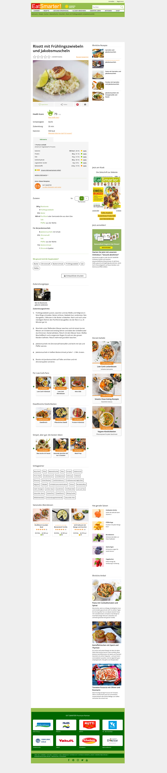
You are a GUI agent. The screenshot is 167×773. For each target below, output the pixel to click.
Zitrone (43, 248)
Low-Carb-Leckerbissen (106, 366)
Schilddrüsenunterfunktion (58, 484)
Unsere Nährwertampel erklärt (51, 170)
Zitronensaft (45, 235)
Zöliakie (44, 484)
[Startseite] (46, 6)
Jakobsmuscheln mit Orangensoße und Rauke (112, 95)
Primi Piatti (37, 476)
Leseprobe (95, 210)
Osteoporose (60, 476)
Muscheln (37, 471)
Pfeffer (43, 223)
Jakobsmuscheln (46, 232)
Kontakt (55, 755)
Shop (118, 11)
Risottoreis (45, 206)
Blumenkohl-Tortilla (60, 527)
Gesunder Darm (39, 493)
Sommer (37, 11)
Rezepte (46, 11)
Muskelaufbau (81, 484)
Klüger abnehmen (79, 11)
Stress (72, 484)
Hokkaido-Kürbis (111, 510)
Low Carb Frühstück (43, 391)
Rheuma (36, 480)
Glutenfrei (50, 493)
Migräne (36, 484)
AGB (60, 755)
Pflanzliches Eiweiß (61, 422)
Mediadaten (55, 756)
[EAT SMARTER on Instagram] (78, 760)
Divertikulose (46, 480)
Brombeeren (110, 535)
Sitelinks (49, 755)
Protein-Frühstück (78, 422)
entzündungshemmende (54, 497)
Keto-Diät (78, 391)
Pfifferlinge (109, 522)
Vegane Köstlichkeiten (107, 431)
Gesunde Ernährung (61, 11)
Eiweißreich (43, 422)
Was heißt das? (53, 117)
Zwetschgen (110, 547)
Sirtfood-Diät (70, 489)
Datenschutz (73, 755)
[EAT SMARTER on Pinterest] (73, 760)
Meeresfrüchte (53, 471)
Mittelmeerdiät (39, 497)
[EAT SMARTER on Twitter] (82, 760)
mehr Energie (38, 489)
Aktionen (108, 11)
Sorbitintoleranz (58, 480)
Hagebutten (110, 559)
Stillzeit (77, 476)
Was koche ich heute (43, 453)
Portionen (81, 202)
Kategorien (63, 756)
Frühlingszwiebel (72, 264)
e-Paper (118, 210)
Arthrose (69, 476)
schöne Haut (50, 489)
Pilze (44, 471)
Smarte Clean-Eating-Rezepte (107, 399)
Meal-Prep (78, 453)
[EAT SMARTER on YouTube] (87, 760)
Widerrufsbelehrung (101, 755)
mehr (85, 151)
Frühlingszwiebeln (47, 210)
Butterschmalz (46, 245)
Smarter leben (95, 11)
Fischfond (44, 216)
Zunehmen (59, 489)
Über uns (37, 755)
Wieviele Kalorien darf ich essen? (60, 133)
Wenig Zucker (71, 493)
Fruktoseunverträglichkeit (74, 480)
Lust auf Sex (81, 489)
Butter (43, 213)
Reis (62, 471)
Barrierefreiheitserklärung (42, 756)
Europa (69, 471)
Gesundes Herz (70, 497)
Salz (42, 220)
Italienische (77, 471)
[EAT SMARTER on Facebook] (69, 760)
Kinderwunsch (48, 476)
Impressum (66, 755)
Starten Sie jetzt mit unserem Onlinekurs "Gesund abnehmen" (105, 253)
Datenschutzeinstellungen (86, 755)
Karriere (43, 755)
